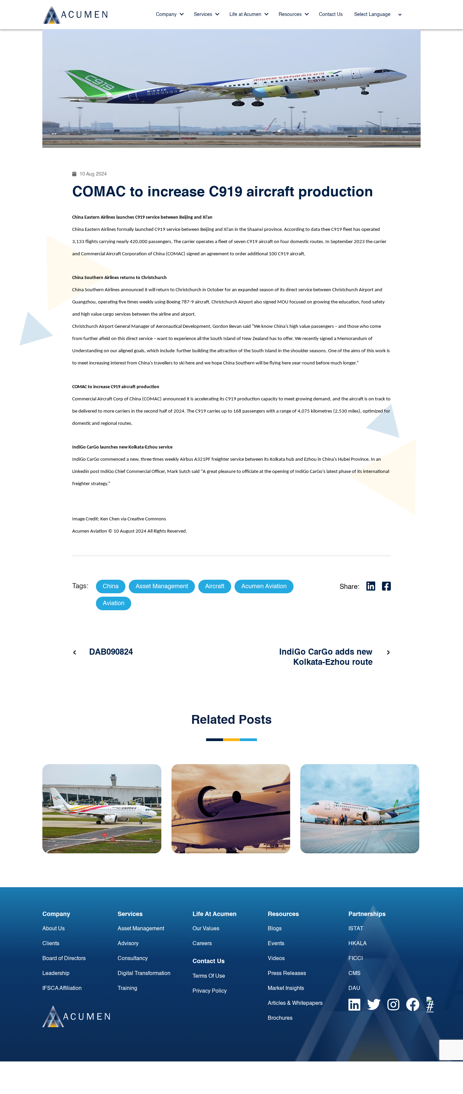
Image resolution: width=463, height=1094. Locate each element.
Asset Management (141, 929)
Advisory (128, 944)
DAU (354, 988)
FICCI (355, 958)
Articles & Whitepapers (295, 1003)
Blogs (275, 929)
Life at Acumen (246, 14)
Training (127, 988)
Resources (291, 14)
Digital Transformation (144, 973)
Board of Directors (64, 958)
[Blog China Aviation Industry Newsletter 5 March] (359, 808)
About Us (53, 929)
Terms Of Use (209, 976)
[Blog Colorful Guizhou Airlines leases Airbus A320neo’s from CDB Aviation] (101, 808)
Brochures (280, 1018)
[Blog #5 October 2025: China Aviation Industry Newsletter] (231, 808)
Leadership (55, 973)
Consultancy (133, 958)
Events (276, 944)
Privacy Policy (210, 991)
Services (204, 14)
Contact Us (331, 14)
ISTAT (355, 929)
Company (167, 14)
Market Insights (286, 988)
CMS (354, 973)
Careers (202, 944)
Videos (276, 958)
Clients (50, 944)
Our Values (206, 929)
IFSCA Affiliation (62, 988)
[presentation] (74, 653)
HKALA (357, 944)
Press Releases (287, 973)
